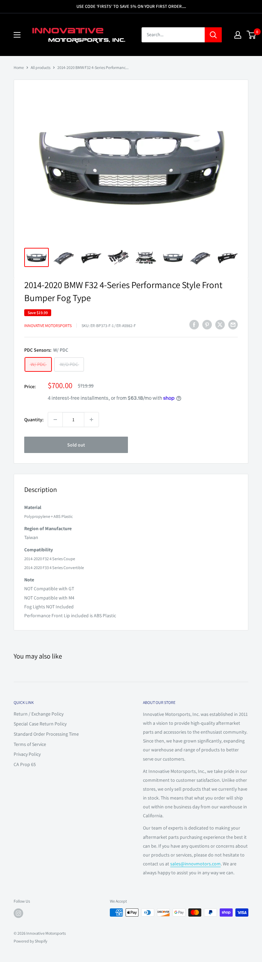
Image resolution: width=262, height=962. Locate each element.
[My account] (237, 35)
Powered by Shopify (30, 941)
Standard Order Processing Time (46, 734)
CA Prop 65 (25, 764)
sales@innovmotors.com (195, 864)
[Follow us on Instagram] (18, 913)
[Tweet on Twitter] (220, 325)
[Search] (213, 34)
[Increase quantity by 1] (91, 419)
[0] (251, 35)
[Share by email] (233, 325)
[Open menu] (17, 35)
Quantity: (34, 419)
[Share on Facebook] (194, 325)
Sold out (76, 445)
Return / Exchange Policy (38, 714)
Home (19, 67)
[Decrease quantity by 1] (55, 419)
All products (40, 67)
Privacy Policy (27, 754)
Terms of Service (30, 744)
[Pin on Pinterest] (207, 325)
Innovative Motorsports (48, 325)
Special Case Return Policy (40, 724)
